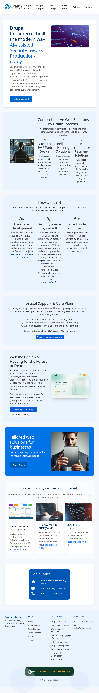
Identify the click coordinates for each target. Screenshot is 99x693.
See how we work (21, 99)
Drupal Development (60, 645)
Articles (76, 7)
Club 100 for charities (60, 625)
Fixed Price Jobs (57, 659)
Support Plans (28, 7)
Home (30, 621)
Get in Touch (19, 465)
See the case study (20, 414)
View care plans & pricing (49, 337)
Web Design (52, 7)
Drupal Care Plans (59, 621)
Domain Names (64, 7)
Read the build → (18, 549)
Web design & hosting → (23, 409)
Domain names (34, 633)
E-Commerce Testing (60, 649)
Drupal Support (40, 7)
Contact (88, 7)
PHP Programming (59, 642)
